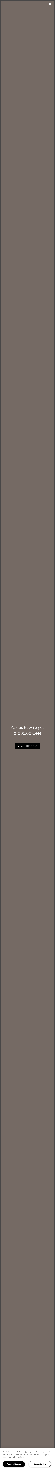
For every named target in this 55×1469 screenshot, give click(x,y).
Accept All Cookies (14, 1464)
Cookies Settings (40, 1464)
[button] (27, 746)
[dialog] (27, 734)
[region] (27, 1458)
